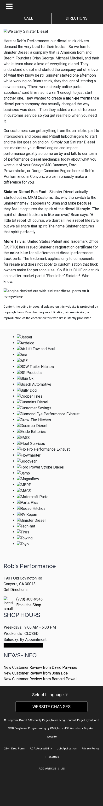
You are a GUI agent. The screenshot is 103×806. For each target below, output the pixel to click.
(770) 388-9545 (29, 599)
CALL (27, 18)
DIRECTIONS (75, 18)
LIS (63, 768)
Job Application (67, 748)
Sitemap (53, 756)
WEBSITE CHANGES (51, 706)
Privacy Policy (90, 748)
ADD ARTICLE (47, 768)
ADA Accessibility (41, 748)
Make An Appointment (23, 645)
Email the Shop (28, 605)
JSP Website (72, 728)
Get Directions (16, 589)
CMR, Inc (55, 728)
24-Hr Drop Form (14, 748)
